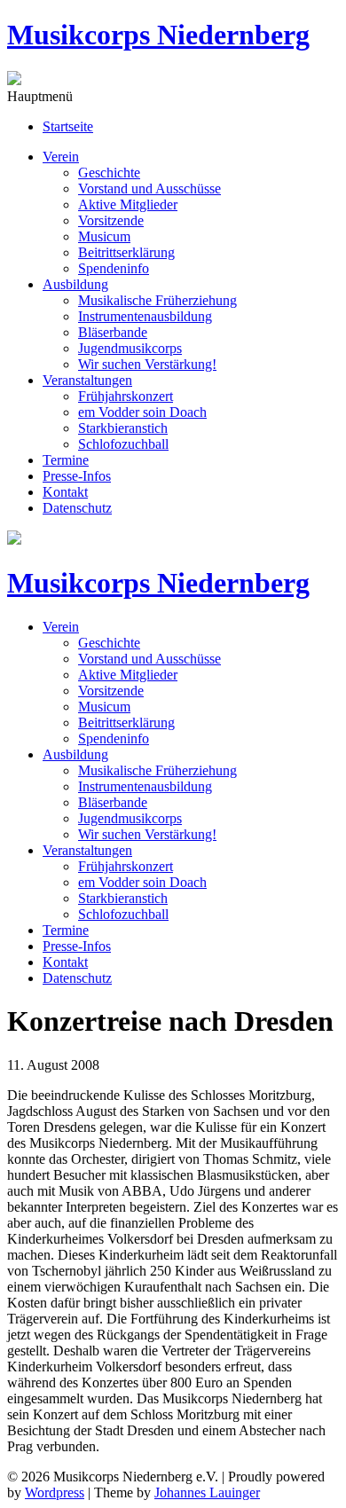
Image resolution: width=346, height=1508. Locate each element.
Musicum (104, 236)
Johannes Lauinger (207, 1492)
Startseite (68, 126)
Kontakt (65, 491)
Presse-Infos (77, 475)
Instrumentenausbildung (145, 316)
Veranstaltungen (87, 380)
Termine (66, 459)
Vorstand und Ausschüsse (149, 188)
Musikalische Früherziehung (157, 300)
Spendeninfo (113, 268)
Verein (61, 156)
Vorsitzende (111, 220)
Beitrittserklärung (126, 252)
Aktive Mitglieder (127, 204)
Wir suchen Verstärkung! (147, 364)
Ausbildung (75, 284)
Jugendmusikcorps (130, 348)
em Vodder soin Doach (142, 412)
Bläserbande (112, 332)
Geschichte (109, 172)
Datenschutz (77, 507)
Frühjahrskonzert (125, 396)
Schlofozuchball (123, 444)
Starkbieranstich (123, 428)
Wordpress (54, 1492)
